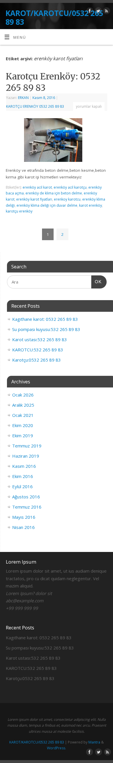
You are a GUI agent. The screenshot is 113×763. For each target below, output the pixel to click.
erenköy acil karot (37, 187)
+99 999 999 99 (22, 608)
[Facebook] (89, 11)
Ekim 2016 (22, 476)
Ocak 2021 (23, 415)
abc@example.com (24, 600)
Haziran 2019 (25, 456)
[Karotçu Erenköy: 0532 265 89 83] (56, 141)
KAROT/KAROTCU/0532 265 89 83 (54, 17)
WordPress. (56, 748)
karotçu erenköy (19, 211)
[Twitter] (97, 11)
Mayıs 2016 (23, 517)
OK (96, 281)
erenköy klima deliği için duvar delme (47, 205)
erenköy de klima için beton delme (53, 193)
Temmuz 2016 (26, 507)
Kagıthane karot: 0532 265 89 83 (45, 319)
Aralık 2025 (23, 405)
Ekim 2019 (22, 435)
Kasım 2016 (24, 466)
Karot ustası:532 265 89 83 (39, 339)
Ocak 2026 (23, 395)
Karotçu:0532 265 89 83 (36, 360)
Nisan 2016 (23, 527)
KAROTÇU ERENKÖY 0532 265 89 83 (35, 106)
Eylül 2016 (22, 486)
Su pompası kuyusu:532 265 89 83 (46, 329)
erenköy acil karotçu (70, 187)
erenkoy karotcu (67, 199)
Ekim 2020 (22, 425)
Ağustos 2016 (26, 497)
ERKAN (23, 97)
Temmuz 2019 (26, 446)
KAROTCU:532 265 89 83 (37, 350)
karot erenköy (90, 205)
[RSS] (106, 11)
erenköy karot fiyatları (34, 199)
